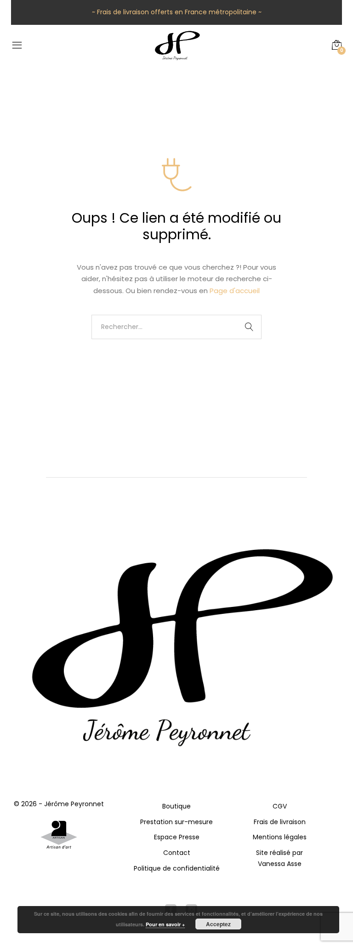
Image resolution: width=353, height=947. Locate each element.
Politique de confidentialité (177, 868)
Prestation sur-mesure (176, 821)
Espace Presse (176, 837)
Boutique (176, 806)
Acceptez (218, 924)
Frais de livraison (280, 821)
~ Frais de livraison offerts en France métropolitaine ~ (177, 12)
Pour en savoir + (165, 924)
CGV (280, 806)
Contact (176, 852)
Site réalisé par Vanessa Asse (279, 858)
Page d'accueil (235, 290)
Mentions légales (280, 837)
